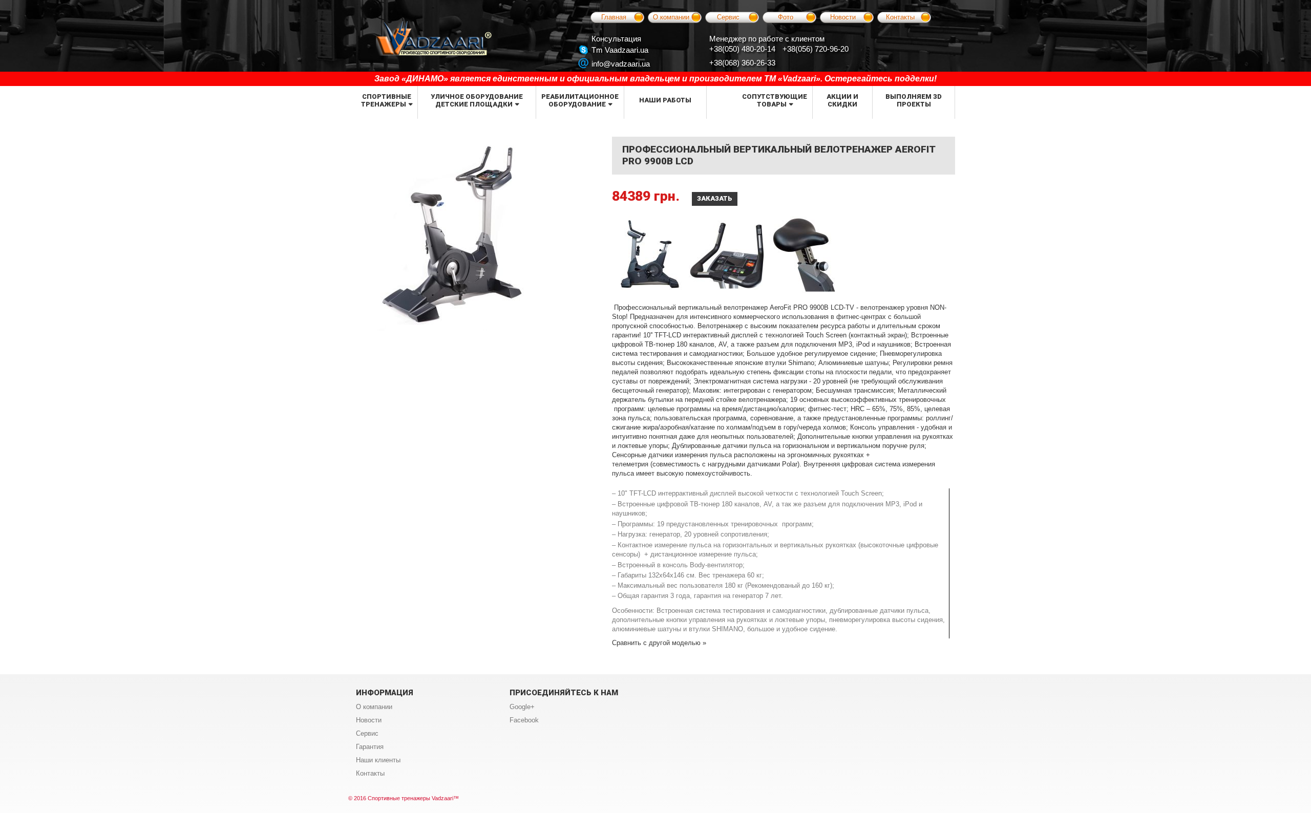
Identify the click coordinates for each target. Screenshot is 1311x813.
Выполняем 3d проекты (913, 100)
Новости (843, 17)
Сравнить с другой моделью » (659, 643)
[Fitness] (434, 38)
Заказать (714, 198)
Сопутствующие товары (774, 100)
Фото (785, 17)
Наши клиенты (378, 760)
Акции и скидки (842, 100)
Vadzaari (442, 798)
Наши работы (665, 100)
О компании (671, 17)
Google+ (522, 707)
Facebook (524, 720)
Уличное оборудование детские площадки (477, 100)
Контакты (900, 17)
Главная (613, 17)
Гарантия (370, 747)
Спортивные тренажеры (386, 100)
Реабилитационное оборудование (580, 100)
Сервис (728, 17)
